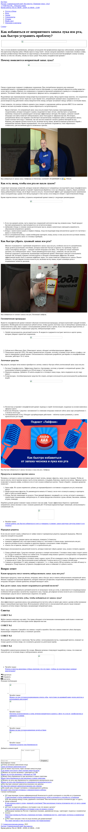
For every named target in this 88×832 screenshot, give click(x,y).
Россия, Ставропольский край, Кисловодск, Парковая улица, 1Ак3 (25, 4)
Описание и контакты (13, 23)
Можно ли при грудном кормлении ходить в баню (27, 730)
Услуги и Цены (10, 11)
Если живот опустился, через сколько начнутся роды (20, 770)
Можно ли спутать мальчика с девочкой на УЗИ (18, 774)
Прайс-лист (9, 21)
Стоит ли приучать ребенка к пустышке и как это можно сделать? (29, 809)
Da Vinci (4, 2)
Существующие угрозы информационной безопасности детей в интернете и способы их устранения (42, 797)
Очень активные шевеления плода (13, 767)
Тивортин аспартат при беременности (23, 744)
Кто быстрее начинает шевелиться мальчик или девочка (21, 786)
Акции (7, 15)
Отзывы (8, 19)
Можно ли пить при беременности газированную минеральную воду (26, 782)
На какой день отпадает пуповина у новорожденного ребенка (23, 790)
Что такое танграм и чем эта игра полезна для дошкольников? (27, 820)
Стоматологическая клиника (13, 824)
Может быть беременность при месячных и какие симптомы (23, 778)
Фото (7, 13)
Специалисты (10, 17)
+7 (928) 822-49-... (13, 6)
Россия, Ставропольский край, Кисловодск (17, 826)
